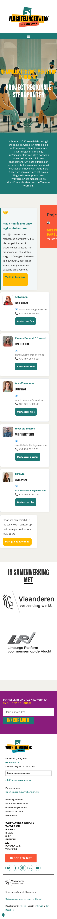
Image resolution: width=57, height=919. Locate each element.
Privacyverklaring (33, 898)
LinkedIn (30, 868)
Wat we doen (12, 826)
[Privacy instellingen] (3, 915)
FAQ (7, 842)
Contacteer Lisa (25, 502)
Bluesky (8, 868)
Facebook (16, 868)
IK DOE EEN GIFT (21, 858)
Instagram (23, 868)
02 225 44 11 (12, 762)
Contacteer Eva (25, 321)
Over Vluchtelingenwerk (19, 822)
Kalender (10, 839)
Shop (8, 836)
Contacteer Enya (26, 366)
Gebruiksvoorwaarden (15, 898)
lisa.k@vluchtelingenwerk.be (30, 490)
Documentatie (12, 845)
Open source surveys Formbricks (22, 791)
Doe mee (10, 829)
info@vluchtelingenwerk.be (18, 780)
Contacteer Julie (26, 411)
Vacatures (11, 849)
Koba (23, 905)
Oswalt (40, 905)
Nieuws (9, 832)
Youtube (37, 868)
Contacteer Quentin (27, 456)
